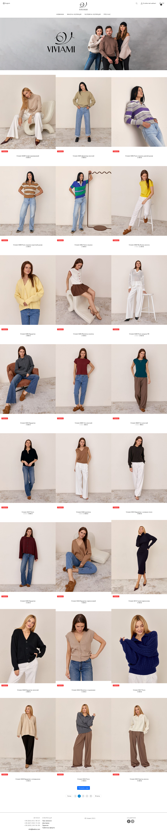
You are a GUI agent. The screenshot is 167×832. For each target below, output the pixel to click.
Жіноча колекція (74, 14)
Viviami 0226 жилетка (83, 512)
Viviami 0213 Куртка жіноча (139, 779)
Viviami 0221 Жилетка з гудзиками (83, 690)
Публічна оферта (48, 828)
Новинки (60, 14)
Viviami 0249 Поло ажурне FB (139, 334)
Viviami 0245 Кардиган (27, 334)
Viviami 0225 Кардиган (27, 601)
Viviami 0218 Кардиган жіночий (28, 690)
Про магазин (47, 821)
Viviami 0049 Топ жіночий (139, 423)
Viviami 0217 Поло (139, 690)
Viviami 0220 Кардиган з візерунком (27, 779)
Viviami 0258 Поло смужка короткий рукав (27, 245)
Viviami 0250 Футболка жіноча (139, 245)
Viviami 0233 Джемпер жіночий (83, 156)
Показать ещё (83, 788)
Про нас (107, 14)
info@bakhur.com (34, 829)
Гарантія (45, 825)
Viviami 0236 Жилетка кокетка (83, 334)
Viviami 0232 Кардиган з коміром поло (139, 512)
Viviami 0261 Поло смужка (83, 245)
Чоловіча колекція (92, 14)
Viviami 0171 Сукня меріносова (139, 601)
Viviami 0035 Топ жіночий (83, 423)
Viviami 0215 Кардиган (27, 423)
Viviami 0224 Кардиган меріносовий (83, 601)
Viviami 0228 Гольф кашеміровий (28, 156)
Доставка (45, 823)
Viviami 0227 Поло (28, 512)
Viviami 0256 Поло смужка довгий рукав (139, 156)
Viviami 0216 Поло (83, 779)
